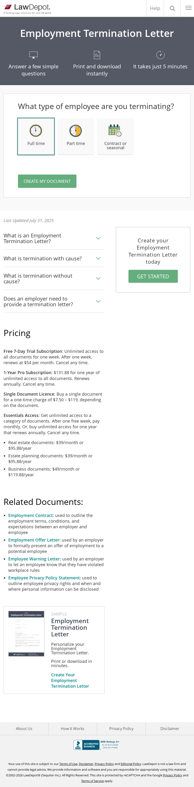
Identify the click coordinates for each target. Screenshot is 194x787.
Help (155, 8)
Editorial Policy (131, 764)
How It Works (72, 728)
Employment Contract (30, 515)
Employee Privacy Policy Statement (44, 578)
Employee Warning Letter (34, 559)
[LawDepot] (28, 7)
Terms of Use (68, 764)
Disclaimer (169, 728)
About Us (24, 728)
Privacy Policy (121, 728)
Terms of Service (92, 781)
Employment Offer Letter (33, 540)
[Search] (172, 8)
